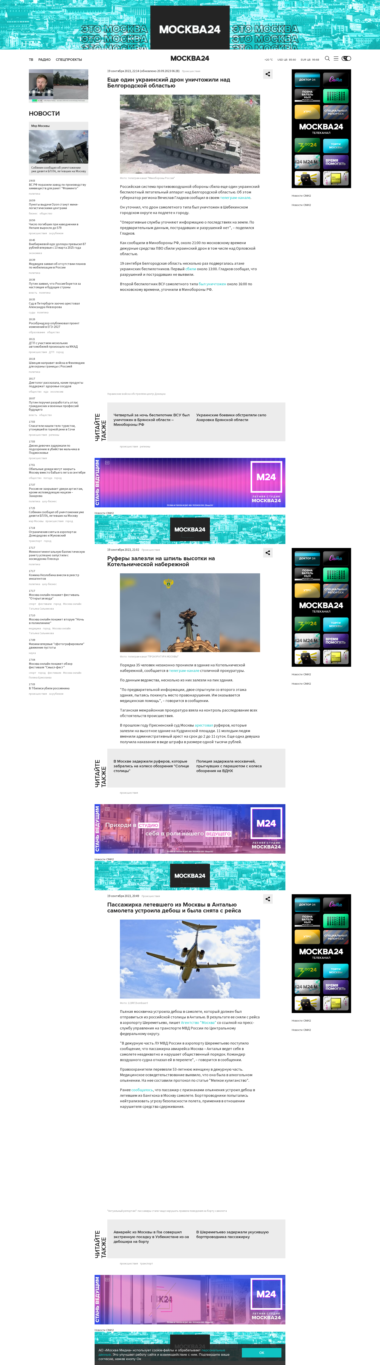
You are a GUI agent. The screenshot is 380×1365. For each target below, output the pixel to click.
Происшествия (191, 71)
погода (48, 478)
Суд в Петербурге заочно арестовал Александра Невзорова (54, 305)
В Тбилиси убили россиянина (49, 688)
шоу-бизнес (49, 501)
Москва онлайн (72, 604)
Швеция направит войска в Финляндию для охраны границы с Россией (57, 365)
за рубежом (56, 233)
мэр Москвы (36, 521)
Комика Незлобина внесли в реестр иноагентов (54, 577)
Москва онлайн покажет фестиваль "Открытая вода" (54, 597)
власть (33, 292)
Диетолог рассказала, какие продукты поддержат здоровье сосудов (56, 384)
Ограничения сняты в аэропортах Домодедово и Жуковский (52, 534)
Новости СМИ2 (104, 513)
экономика (35, 253)
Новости (44, 114)
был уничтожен (212, 284)
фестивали (45, 604)
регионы (54, 435)
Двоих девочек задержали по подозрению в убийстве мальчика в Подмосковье (54, 449)
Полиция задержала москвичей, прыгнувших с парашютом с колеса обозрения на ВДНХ (229, 766)
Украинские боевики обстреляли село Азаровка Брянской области (231, 417)
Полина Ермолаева (40, 677)
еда (46, 391)
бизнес (33, 213)
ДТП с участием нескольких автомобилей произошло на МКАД (53, 345)
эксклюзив (56, 391)
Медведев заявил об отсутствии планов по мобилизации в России (57, 266)
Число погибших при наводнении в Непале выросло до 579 (53, 226)
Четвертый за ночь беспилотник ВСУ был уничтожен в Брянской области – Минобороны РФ (152, 420)
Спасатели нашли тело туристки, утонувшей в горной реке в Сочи (52, 428)
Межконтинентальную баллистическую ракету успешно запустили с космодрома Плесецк (57, 555)
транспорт (35, 541)
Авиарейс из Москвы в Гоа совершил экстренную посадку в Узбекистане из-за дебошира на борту (151, 1237)
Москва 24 (190, 58)
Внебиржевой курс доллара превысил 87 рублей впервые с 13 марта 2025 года (57, 246)
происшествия (38, 233)
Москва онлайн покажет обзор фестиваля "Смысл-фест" (50, 666)
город (60, 352)
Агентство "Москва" (198, 1022)
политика (34, 193)
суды (32, 312)
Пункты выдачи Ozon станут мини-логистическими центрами (53, 206)
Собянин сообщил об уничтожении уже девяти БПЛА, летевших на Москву (58, 169)
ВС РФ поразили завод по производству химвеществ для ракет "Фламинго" (57, 186)
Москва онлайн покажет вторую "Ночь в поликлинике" (56, 621)
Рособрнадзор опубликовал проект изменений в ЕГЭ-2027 (54, 325)
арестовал (204, 725)
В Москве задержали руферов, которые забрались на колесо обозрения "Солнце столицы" (151, 766)
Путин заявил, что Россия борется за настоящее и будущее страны (55, 285)
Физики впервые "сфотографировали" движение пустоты (56, 646)
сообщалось (142, 1090)
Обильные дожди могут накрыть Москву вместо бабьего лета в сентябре (57, 471)
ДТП (51, 352)
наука (32, 653)
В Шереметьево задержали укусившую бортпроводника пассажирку (232, 1234)
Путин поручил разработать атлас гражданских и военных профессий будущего (54, 406)
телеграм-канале (235, 198)
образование (37, 332)
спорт (32, 604)
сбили (190, 269)
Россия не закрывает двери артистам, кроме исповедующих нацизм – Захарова (56, 492)
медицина (35, 628)
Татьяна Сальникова (41, 608)
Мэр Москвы (40, 126)
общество (46, 213)
